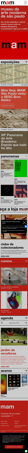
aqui (6, 230)
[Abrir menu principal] (25, 3)
